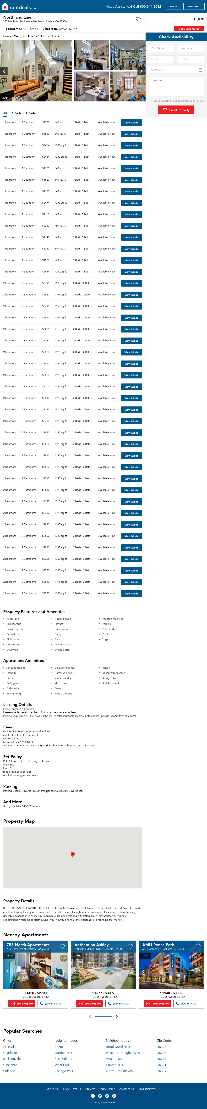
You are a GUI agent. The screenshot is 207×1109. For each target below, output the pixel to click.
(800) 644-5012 (52, 1003)
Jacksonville (12, 1059)
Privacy (90, 1089)
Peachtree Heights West (123, 1053)
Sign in (173, 6)
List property (194, 6)
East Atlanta (63, 1059)
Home (7, 36)
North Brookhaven (119, 1071)
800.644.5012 (147, 6)
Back (200, 19)
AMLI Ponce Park (158, 944)
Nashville (9, 1047)
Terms (77, 1089)
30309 (161, 1071)
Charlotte (10, 1053)
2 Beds (30, 113)
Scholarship (107, 1089)
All (5, 113)
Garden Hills (64, 1053)
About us (52, 1089)
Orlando (9, 1071)
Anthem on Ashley (91, 944)
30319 (161, 1059)
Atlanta (32, 36)
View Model (132, 122)
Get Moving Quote (189, 29)
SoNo (59, 1047)
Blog (65, 1089)
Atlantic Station (117, 1059)
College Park (64, 1071)
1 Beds (16, 113)
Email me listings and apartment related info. (179, 100)
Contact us (126, 1089)
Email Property (179, 109)
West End (62, 1065)
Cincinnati (10, 1065)
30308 (161, 1053)
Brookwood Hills (118, 1047)
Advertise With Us (149, 1089)
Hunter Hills (114, 1065)
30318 (161, 1047)
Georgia (19, 36)
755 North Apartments (27, 944)
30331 (161, 1065)
